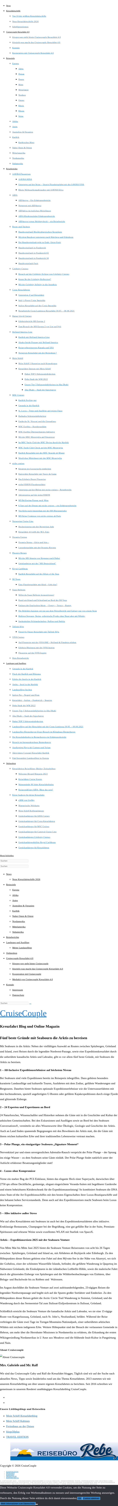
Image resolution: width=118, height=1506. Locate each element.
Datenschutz (18, 995)
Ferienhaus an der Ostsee (20, 1426)
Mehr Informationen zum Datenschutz (18, 1503)
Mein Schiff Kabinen (18, 1421)
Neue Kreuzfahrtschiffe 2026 (26, 879)
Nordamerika (18, 921)
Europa (15, 890)
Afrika (15, 895)
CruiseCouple (23, 1013)
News (9, 874)
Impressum (17, 990)
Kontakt (10, 984)
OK (79, 1498)
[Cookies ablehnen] (37, 1504)
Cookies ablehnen (91, 1498)
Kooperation (12, 1472)
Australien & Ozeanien (23, 905)
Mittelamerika (19, 927)
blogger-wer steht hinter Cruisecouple (30, 963)
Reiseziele (11, 884)
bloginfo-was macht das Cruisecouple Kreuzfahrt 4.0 (37, 969)
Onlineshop (11, 953)
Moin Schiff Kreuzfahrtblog (21, 1415)
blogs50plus (13, 1431)
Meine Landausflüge (22, 947)
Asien (15, 900)
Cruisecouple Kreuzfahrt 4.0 (19, 958)
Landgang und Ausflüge (17, 942)
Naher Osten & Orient (22, 916)
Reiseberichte (12, 937)
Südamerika (18, 932)
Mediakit (10, 1473)
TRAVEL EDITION (17, 1436)
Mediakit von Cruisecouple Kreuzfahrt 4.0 (32, 979)
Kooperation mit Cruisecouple (26, 974)
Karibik (16, 911)
